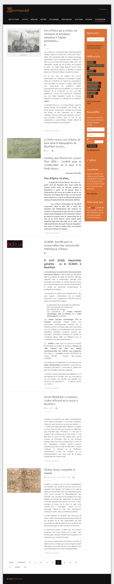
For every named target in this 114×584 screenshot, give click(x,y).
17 (10, 567)
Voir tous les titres (94, 48)
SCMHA (50, 384)
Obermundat (17, 579)
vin (88, 79)
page (93, 208)
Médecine (34, 19)
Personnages (67, 19)
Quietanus (90, 71)
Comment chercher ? (95, 46)
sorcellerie (90, 62)
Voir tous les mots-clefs (94, 102)
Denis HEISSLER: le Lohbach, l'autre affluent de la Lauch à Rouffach (61, 401)
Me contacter (92, 194)
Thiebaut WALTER (92, 86)
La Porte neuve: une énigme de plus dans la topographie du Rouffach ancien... (62, 143)
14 (64, 562)
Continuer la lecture (51, 131)
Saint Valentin (91, 93)
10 (41, 562)
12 (52, 562)
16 (76, 562)
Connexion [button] (102, 9)
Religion (89, 19)
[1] (64, 422)
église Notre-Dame (92, 83)
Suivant (17, 567)
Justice (25, 19)
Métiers (43, 19)
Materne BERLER (92, 89)
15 (70, 562)
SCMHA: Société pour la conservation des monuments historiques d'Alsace (61, 245)
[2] (80, 424)
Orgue (89, 96)
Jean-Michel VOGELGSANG (95, 74)
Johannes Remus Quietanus (95, 65)
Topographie (100, 19)
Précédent (21, 562)
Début (11, 562)
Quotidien (79, 19)
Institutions (14, 19)
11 (46, 562)
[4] (70, 432)
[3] (44, 426)
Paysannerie (54, 19)
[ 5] (76, 434)
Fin (25, 567)
